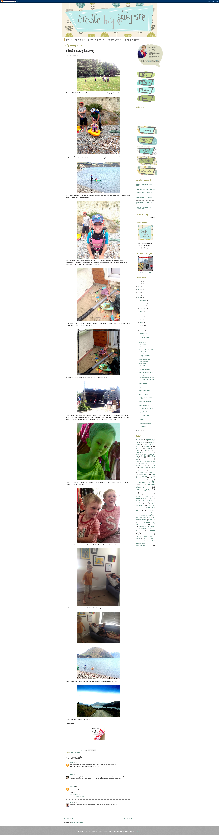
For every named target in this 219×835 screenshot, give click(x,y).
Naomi (71, 774)
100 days (139, 439)
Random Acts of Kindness (147, 526)
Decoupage (150, 458)
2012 (139, 430)
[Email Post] (85, 750)
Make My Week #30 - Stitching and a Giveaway (144, 198)
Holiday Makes (143, 333)
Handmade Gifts (143, 489)
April (141, 322)
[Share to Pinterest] (95, 750)
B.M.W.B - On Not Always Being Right (146, 343)
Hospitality (138, 494)
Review (151, 530)
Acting (137, 440)
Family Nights (144, 467)
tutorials (151, 540)
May (141, 319)
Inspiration (148, 496)
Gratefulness (77, 752)
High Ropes (143, 493)
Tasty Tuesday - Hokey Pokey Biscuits (145, 360)
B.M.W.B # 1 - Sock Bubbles (146, 408)
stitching (138, 535)
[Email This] (89, 750)
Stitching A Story (143, 375)
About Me (80, 40)
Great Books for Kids (145, 479)
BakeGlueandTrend (75, 794)
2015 (139, 292)
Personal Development (149, 521)
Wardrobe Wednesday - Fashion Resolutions (145, 422)
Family (71, 752)
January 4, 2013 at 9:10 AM (77, 796)
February (142, 328)
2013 (139, 298)
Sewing (144, 533)
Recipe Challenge (143, 528)
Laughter (145, 502)
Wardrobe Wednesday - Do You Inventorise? (146, 336)
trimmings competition (141, 540)
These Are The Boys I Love (146, 372)
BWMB (148, 448)
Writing (137, 547)
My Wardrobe (114, 40)
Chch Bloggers (132, 40)
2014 (139, 295)
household (145, 494)
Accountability (149, 439)
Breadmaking (139, 448)
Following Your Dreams (147, 469)
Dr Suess (143, 459)
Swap (151, 535)
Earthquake (138, 461)
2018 (139, 284)
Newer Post (69, 818)
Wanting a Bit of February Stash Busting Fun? (146, 368)
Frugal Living (152, 470)
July (141, 314)
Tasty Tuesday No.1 (144, 405)
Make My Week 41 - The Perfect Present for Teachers (145, 203)
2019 (139, 281)
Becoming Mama (96, 40)
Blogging (138, 446)
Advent (143, 442)
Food (137, 470)
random (153, 524)
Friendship (143, 470)
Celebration (147, 450)
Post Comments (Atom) (77, 822)
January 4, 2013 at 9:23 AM (77, 807)
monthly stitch (151, 512)
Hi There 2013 (143, 426)
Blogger (139, 831)
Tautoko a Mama (147, 536)
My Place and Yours (142, 514)
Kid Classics (150, 500)
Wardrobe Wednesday (141, 544)
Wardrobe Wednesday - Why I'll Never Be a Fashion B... (145, 355)
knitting (138, 502)
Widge (71, 762)
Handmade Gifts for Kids (145, 491)
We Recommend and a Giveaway (145, 391)
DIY (137, 459)
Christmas (138, 452)
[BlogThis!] (90, 750)
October (142, 305)
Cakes (137, 450)
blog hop (151, 444)
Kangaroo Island (140, 500)
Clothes (148, 452)
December (142, 300)
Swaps (137, 536)
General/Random (141, 474)
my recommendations (145, 515)
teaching (138, 538)
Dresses (151, 459)
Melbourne (143, 512)
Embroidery (144, 463)
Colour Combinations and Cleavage (145, 189)
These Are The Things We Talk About (146, 350)
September (143, 308)
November (142, 303)
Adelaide (143, 440)
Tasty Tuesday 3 (143, 383)
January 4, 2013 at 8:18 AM (77, 769)
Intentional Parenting (143, 498)
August (142, 311)
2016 (139, 289)
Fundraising (141, 472)
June (141, 317)
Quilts (145, 524)
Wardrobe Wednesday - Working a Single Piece (146, 402)
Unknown (72, 786)
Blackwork (145, 444)
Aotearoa (150, 442)
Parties (151, 519)
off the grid (142, 347)
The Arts (145, 538)
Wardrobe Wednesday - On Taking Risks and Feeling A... (146, 379)
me (147, 510)
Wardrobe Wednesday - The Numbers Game (143, 207)
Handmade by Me (145, 482)
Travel (151, 538)
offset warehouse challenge (143, 517)
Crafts (143, 456)
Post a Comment (72, 810)
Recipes (151, 528)
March (141, 325)
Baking (138, 444)
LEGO (147, 503)
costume (143, 454)
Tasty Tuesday (143, 340)
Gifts (153, 474)
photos (139, 523)
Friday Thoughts (143, 394)
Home (69, 40)
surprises (145, 535)
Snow (151, 533)
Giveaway (145, 476)
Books (146, 446)
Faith (145, 465)
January (142, 330)
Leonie (71, 802)
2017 (139, 286)
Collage (138, 454)
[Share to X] (92, 750)
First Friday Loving (144, 415)
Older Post (128, 818)
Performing (138, 521)
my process (152, 514)
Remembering (139, 530)
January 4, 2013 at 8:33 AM (77, 781)
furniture (150, 472)
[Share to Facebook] (94, 750)
